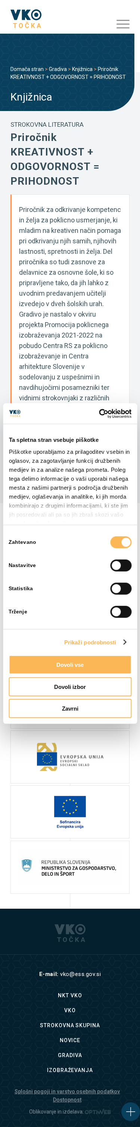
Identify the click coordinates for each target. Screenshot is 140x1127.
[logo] (58, 19)
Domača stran (27, 69)
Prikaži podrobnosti (90, 642)
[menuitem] (119, 24)
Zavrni (70, 708)
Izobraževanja (70, 1070)
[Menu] (119, 24)
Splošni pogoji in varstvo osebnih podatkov (67, 1091)
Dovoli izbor (70, 686)
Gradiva (58, 69)
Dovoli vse (70, 665)
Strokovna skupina (70, 1025)
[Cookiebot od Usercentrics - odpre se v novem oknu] (99, 413)
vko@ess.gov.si (80, 974)
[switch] (120, 566)
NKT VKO (70, 995)
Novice (70, 1040)
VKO (70, 1010)
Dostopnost (67, 1100)
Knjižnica (82, 69)
